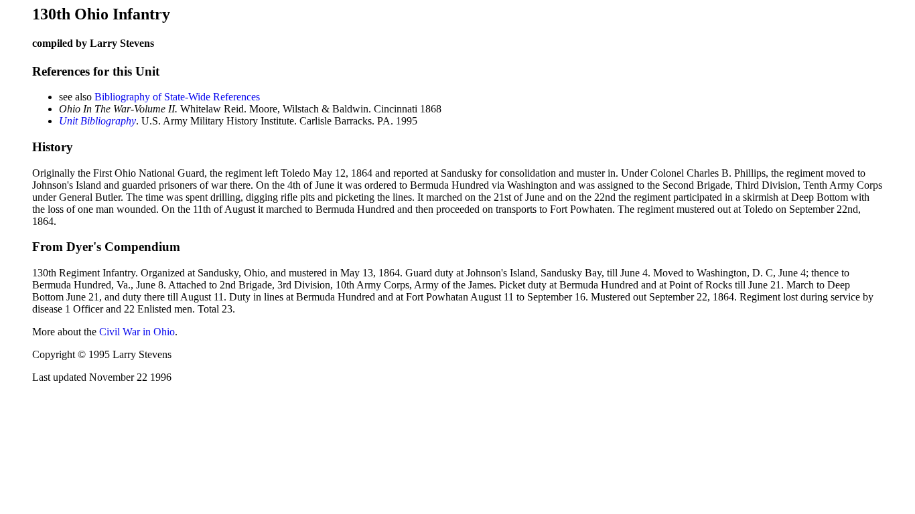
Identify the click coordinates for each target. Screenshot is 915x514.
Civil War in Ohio (137, 331)
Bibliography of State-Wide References (177, 96)
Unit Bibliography (97, 120)
